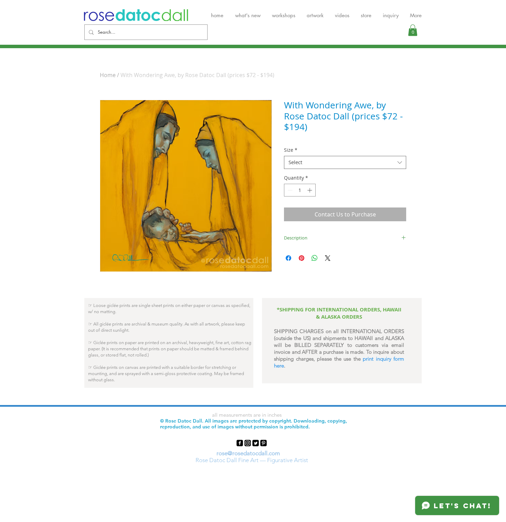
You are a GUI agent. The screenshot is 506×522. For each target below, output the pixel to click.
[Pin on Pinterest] (301, 258)
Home (108, 75)
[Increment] (310, 190)
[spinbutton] (300, 190)
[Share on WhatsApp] (314, 258)
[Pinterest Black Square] (263, 443)
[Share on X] (328, 258)
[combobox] (345, 162)
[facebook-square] (239, 443)
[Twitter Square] (255, 443)
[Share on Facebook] (288, 258)
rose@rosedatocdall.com (248, 453)
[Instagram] (247, 443)
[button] (413, 30)
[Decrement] (289, 190)
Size (290, 150)
